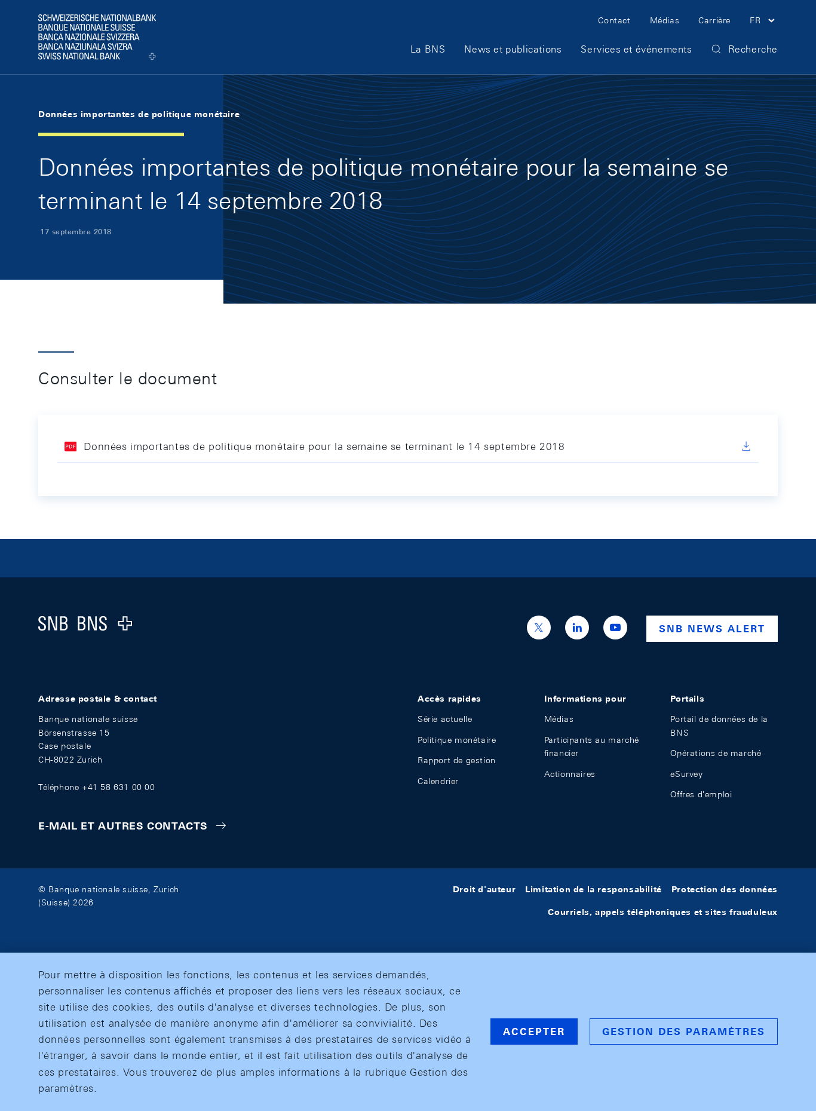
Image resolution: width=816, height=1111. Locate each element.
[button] (764, 22)
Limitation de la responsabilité (593, 889)
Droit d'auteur (484, 889)
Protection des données (724, 889)
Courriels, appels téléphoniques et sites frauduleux (663, 912)
